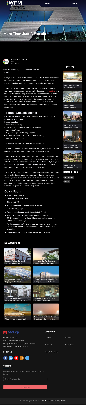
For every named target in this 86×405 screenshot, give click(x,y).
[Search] (67, 3)
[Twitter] (11, 358)
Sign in (74, 4)
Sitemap (63, 401)
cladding (52, 91)
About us (48, 338)
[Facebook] (5, 358)
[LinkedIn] (27, 358)
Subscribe (68, 338)
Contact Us (48, 345)
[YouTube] (16, 358)
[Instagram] (22, 358)
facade (66, 181)
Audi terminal (68, 177)
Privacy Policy (69, 345)
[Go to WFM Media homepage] (14, 3)
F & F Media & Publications (50, 401)
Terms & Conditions (51, 352)
